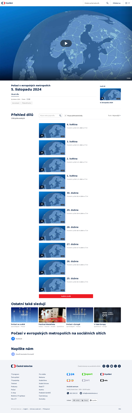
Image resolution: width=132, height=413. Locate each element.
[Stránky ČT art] (85, 381)
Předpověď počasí (26, 103)
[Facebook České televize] (107, 366)
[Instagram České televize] (103, 366)
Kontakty (42, 399)
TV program (15, 374)
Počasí (13, 390)
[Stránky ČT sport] (87, 375)
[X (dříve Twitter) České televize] (115, 366)
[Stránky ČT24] (70, 375)
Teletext (14, 383)
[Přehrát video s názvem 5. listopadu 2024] (66, 43)
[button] (66, 43)
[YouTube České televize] (111, 366)
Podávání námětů (45, 393)
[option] (76, 400)
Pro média (42, 374)
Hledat (107, 3)
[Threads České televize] (119, 366)
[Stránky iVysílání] (106, 375)
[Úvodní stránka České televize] (22, 366)
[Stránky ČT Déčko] (70, 381)
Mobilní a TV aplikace (18, 396)
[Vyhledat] (60, 115)
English (25, 409)
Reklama (42, 377)
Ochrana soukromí (35, 409)
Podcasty (14, 386)
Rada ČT (41, 386)
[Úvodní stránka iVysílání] (9, 3)
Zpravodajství (16, 103)
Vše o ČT (14, 399)
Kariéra (41, 390)
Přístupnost (46, 409)
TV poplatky (15, 380)
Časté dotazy (43, 396)
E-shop (13, 393)
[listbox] (85, 400)
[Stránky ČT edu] (103, 381)
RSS (120, 409)
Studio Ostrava (44, 383)
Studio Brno (43, 380)
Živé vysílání (15, 377)
